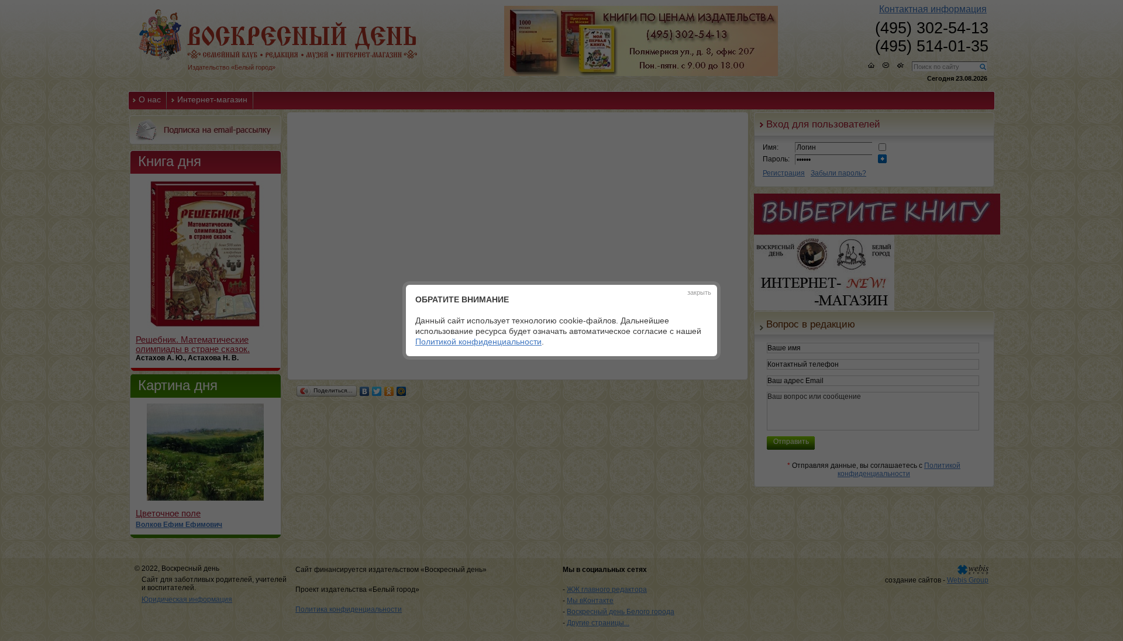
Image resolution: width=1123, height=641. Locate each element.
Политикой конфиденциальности (478, 341)
